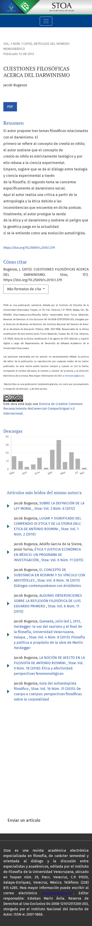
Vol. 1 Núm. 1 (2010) (17, 44)
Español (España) (17, 754)
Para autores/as (16, 801)
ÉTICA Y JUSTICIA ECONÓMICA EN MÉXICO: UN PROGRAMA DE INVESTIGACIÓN (47, 554)
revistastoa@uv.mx (74, 376)
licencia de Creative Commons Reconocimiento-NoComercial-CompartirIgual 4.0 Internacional (43, 408)
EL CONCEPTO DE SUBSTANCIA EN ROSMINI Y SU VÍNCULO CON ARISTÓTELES (49, 575)
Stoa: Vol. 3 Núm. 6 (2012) (54, 508)
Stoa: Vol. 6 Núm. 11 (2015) (62, 560)
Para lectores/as (16, 796)
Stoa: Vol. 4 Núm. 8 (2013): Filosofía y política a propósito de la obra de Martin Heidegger (49, 642)
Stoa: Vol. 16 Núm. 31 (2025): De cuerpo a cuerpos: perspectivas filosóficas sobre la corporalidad (48, 694)
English (9, 760)
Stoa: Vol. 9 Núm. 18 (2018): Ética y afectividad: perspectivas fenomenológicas (49, 668)
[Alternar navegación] (46, 21)
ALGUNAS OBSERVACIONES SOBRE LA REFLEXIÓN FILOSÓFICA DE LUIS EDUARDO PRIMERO (48, 600)
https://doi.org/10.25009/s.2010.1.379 (29, 248)
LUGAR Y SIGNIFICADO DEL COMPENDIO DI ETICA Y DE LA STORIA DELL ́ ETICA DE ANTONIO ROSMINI (48, 523)
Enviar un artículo (24, 820)
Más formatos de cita (24, 289)
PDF (10, 107)
